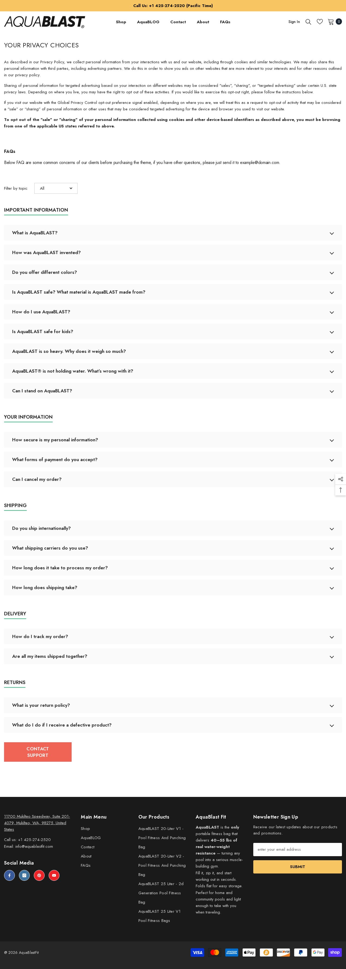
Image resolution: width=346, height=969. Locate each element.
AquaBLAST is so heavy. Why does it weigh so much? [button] (69, 351)
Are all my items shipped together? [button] (49, 656)
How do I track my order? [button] (40, 636)
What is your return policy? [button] (41, 705)
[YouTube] (54, 875)
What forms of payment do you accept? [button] (55, 459)
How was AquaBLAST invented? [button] (46, 252)
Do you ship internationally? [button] (41, 528)
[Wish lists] (320, 22)
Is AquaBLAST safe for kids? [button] (42, 331)
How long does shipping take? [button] (44, 587)
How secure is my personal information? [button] (55, 439)
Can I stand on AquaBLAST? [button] (42, 390)
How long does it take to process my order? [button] (60, 567)
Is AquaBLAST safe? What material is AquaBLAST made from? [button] (78, 292)
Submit (297, 867)
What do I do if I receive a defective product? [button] (62, 725)
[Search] (308, 21)
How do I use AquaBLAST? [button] (41, 311)
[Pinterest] (39, 875)
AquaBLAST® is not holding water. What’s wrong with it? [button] (72, 371)
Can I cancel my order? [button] (37, 479)
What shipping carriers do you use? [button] (50, 548)
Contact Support (37, 751)
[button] (56, 188)
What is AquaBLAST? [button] (35, 232)
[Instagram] (24, 875)
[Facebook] (9, 875)
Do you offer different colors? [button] (44, 272)
